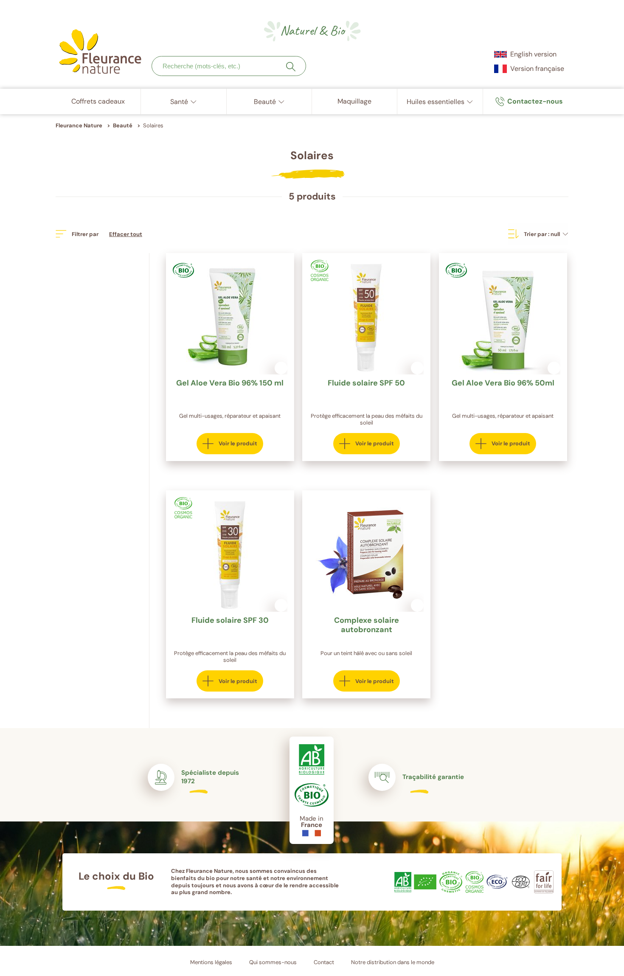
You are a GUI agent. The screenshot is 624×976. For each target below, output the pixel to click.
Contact (324, 962)
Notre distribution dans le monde (392, 962)
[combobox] (229, 66)
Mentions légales (211, 962)
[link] (529, 101)
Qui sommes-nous (273, 962)
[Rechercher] (290, 66)
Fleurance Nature (79, 125)
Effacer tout (125, 234)
